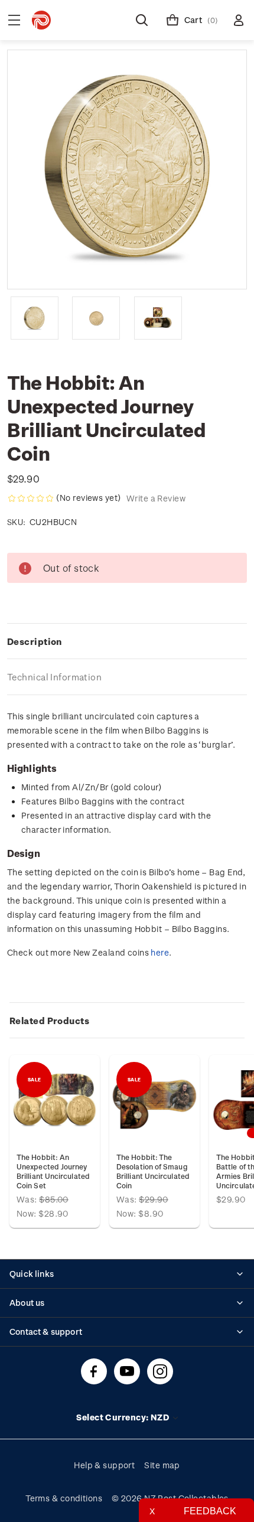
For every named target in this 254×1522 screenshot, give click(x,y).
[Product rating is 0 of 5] (30, 498)
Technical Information (54, 677)
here (160, 952)
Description (34, 641)
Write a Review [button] (155, 498)
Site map (162, 1465)
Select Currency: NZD (123, 1417)
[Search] (141, 20)
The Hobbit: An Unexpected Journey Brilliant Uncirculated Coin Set (53, 1171)
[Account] (238, 20)
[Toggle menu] (14, 20)
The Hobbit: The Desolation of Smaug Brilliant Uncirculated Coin (153, 1171)
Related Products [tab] (49, 1020)
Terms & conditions (63, 1498)
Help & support (104, 1465)
